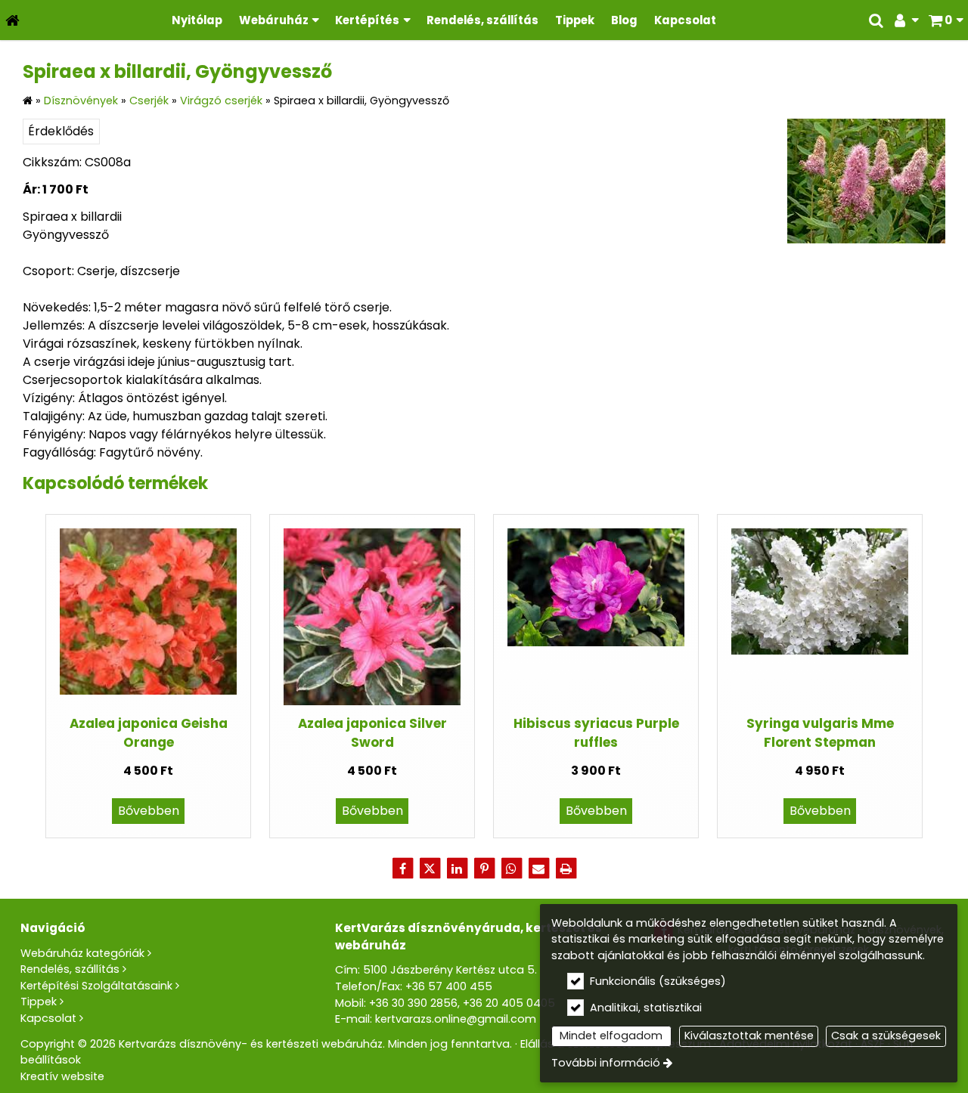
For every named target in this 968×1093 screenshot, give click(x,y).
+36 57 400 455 (448, 986)
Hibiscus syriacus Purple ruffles (596, 732)
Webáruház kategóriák (82, 953)
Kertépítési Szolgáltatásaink (96, 985)
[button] (945, 20)
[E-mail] (538, 868)
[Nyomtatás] (566, 868)
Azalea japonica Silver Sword (372, 732)
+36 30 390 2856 (413, 1003)
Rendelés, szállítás (69, 969)
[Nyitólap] (12, 20)
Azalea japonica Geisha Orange (149, 732)
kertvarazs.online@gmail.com (455, 1018)
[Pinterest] (484, 868)
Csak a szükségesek (886, 1035)
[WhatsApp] (511, 868)
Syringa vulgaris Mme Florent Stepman (820, 732)
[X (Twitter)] (429, 868)
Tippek (38, 1001)
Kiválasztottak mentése (749, 1035)
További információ (605, 1062)
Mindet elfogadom (611, 1035)
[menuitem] (12, 20)
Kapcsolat (48, 1018)
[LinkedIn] (457, 868)
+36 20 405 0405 (509, 1003)
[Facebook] (402, 868)
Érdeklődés (61, 131)
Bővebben (148, 810)
